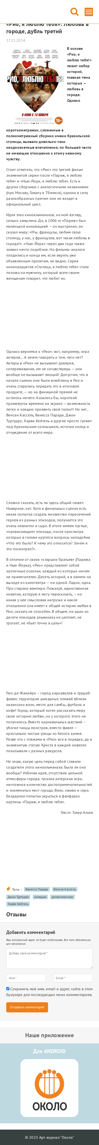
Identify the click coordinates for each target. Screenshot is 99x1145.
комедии (40, 897)
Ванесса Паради (36, 889)
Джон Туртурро (18, 897)
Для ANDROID (49, 1051)
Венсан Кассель (65, 889)
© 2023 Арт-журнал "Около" (49, 1137)
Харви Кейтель (18, 904)
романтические (62, 897)
